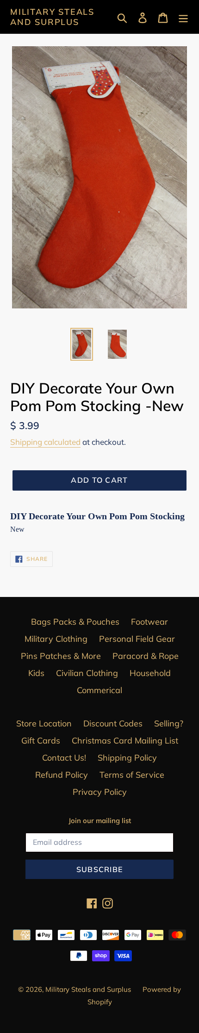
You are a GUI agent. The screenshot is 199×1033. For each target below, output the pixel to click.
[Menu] (183, 17)
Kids (36, 673)
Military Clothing (56, 638)
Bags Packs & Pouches (75, 621)
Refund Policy (61, 774)
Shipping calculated (45, 442)
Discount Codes (113, 723)
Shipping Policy (127, 757)
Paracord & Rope (145, 656)
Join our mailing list (99, 821)
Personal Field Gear (137, 638)
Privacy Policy (100, 792)
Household (150, 673)
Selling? (168, 723)
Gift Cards (40, 740)
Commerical (99, 690)
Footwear (149, 621)
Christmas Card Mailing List (125, 740)
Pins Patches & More (61, 656)
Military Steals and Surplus (52, 17)
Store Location (44, 723)
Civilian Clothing (87, 673)
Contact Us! (64, 757)
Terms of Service (132, 774)
